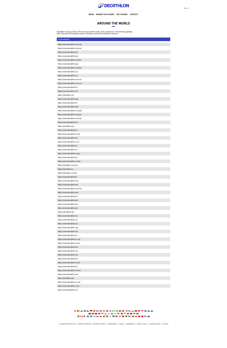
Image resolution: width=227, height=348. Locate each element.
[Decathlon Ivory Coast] (94, 317)
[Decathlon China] (93, 314)
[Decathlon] (113, 11)
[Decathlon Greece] (104, 311)
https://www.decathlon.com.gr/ (69, 114)
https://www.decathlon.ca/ (68, 72)
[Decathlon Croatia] (107, 311)
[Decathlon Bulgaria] (81, 311)
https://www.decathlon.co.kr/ (69, 243)
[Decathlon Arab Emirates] (88, 317)
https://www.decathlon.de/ (68, 107)
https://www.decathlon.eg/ (68, 99)
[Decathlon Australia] (89, 314)
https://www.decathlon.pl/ (68, 204)
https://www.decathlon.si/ (67, 235)
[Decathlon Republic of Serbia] (142, 311)
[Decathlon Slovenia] (148, 311)
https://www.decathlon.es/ (68, 247)
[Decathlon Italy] (117, 311)
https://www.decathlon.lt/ (67, 177)
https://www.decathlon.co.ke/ (69, 161)
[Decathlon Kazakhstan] (112, 314)
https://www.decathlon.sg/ (68, 227)
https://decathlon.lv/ (65, 169)
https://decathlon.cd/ (66, 95)
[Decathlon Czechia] (88, 311)
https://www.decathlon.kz (67, 157)
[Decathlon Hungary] (110, 311)
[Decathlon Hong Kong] (99, 314)
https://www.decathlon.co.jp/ (69, 153)
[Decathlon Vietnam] (137, 314)
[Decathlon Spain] (94, 311)
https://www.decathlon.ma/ (68, 192)
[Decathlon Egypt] (104, 317)
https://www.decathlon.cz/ (68, 91)
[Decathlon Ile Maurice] (126, 317)
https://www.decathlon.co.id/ (69, 134)
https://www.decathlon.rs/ (68, 216)
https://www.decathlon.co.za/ (69, 239)
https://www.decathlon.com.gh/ (70, 111)
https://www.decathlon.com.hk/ (70, 118)
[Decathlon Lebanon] (120, 317)
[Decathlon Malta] (126, 311)
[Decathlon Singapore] (125, 314)
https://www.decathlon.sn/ (68, 224)
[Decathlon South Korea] (115, 314)
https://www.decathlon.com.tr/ (69, 270)
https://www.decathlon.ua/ (68, 274)
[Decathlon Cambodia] (96, 314)
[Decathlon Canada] (81, 317)
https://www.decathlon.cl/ (67, 76)
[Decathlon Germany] (91, 311)
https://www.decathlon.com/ (68, 286)
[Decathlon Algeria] (85, 317)
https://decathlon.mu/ (66, 126)
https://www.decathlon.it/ (67, 146)
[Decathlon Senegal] (136, 317)
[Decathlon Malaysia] (118, 314)
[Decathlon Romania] (139, 311)
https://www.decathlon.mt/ (68, 185)
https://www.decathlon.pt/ (68, 208)
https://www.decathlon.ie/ (68, 138)
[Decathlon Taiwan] (131, 314)
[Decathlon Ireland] (113, 311)
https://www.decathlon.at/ (68, 52)
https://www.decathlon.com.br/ (69, 60)
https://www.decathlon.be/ (68, 56)
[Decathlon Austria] (75, 311)
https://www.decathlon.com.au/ (70, 48)
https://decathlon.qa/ (66, 212)
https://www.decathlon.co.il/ (68, 142)
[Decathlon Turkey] (142, 317)
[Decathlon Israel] (110, 317)
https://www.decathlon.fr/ (67, 103)
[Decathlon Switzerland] (85, 311)
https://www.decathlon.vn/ (68, 290)
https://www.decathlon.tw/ (68, 259)
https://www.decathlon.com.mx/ (70, 189)
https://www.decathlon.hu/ (68, 122)
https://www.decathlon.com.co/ (70, 83)
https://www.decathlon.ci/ (67, 150)
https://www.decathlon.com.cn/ (70, 79)
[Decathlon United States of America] (145, 317)
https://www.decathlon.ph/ (68, 200)
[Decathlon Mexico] (129, 317)
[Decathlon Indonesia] (102, 314)
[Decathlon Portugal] (136, 311)
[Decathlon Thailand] (128, 314)
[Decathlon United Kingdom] (101, 311)
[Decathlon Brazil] (78, 317)
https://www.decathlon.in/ (67, 130)
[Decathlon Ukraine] (134, 314)
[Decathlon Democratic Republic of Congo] (91, 317)
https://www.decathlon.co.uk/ (69, 282)
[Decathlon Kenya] (113, 317)
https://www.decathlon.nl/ (67, 196)
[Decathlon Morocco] (123, 317)
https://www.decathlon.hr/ (68, 87)
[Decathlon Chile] (97, 317)
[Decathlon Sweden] (145, 311)
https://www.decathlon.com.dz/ (70, 44)
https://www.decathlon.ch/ (68, 255)
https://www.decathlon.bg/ (68, 64)
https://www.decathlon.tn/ (68, 266)
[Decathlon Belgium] (78, 311)
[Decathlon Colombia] (101, 317)
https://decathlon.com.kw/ (68, 165)
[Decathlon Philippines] (121, 314)
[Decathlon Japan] (109, 314)
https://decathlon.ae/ (66, 278)
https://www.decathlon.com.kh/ (70, 68)
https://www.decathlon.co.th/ (69, 263)
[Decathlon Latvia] (123, 311)
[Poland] (132, 311)
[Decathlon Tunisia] (139, 317)
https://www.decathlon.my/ (68, 181)
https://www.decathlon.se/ (68, 251)
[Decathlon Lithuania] (120, 311)
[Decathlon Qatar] (132, 317)
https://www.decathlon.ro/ (68, 220)
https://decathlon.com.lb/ (67, 173)
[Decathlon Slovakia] (152, 311)
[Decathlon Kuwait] (117, 317)
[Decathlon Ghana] (107, 317)
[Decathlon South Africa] (148, 317)
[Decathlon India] (105, 314)
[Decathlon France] (97, 311)
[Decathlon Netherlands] (129, 311)
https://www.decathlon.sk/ (68, 231)
